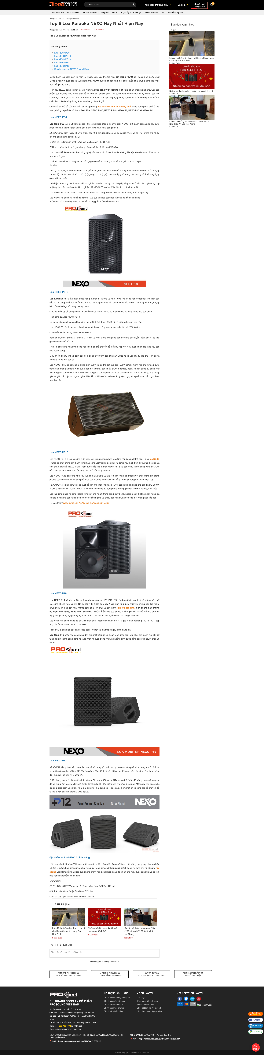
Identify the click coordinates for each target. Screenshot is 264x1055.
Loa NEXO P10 (61, 62)
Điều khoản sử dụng (146, 1004)
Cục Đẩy (125, 12)
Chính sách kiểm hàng (113, 1011)
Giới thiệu (141, 997)
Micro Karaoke (151, 12)
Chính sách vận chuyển (114, 1007)
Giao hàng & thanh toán (147, 1001)
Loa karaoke (56, 12)
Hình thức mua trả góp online (149, 1011)
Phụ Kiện (137, 12)
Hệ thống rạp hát (175, 12)
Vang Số (104, 12)
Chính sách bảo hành (113, 1004)
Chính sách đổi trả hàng (114, 1001)
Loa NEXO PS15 (62, 59)
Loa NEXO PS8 (62, 52)
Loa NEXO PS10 (62, 56)
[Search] (132, 4)
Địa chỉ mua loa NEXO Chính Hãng (71, 69)
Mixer (114, 12)
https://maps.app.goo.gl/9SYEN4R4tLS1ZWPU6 (79, 1041)
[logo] (63, 4)
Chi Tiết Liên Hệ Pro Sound (149, 1007)
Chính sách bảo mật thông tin (117, 997)
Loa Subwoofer (72, 12)
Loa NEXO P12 (61, 65)
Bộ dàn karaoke (90, 12)
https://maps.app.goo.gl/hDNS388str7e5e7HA (159, 1038)
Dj (163, 12)
